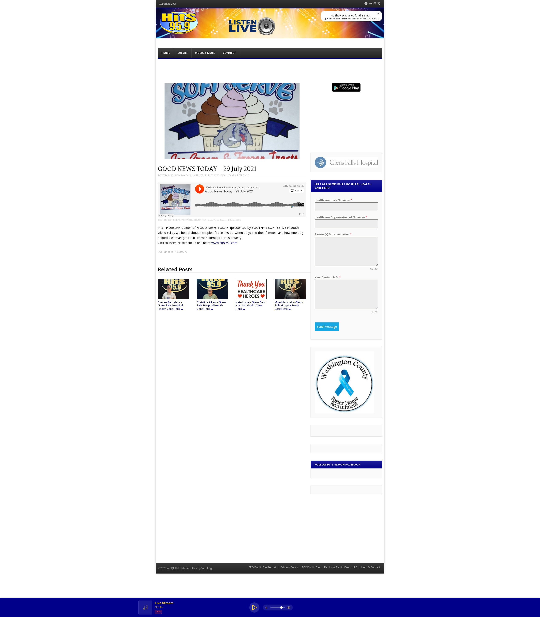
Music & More (205, 53)
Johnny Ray (178, 175)
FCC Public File (311, 567)
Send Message (327, 327)
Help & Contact (370, 567)
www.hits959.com (224, 243)
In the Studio (216, 175)
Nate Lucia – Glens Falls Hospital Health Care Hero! (251, 305)
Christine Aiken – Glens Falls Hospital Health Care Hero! (211, 305)
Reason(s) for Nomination (333, 234)
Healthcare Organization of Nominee (341, 217)
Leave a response (238, 175)
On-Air (183, 53)
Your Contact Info (328, 277)
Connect (229, 53)
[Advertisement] (270, 70)
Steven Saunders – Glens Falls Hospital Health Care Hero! (170, 305)
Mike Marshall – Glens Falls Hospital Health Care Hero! (289, 305)
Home (166, 53)
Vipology (206, 568)
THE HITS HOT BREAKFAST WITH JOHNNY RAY (182, 220)
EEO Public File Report (262, 567)
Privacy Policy (289, 567)
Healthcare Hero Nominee (333, 200)
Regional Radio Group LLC (340, 567)
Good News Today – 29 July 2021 (224, 220)
